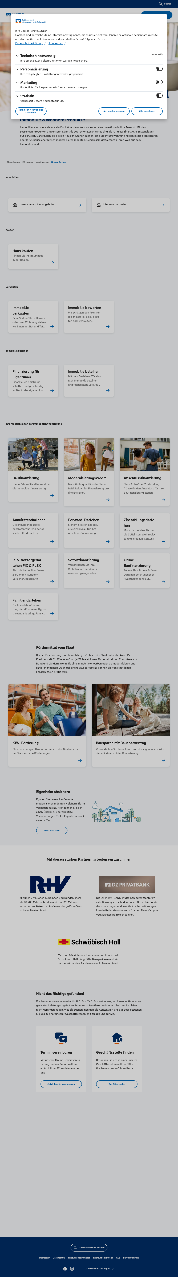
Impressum (55, 43)
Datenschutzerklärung (29, 43)
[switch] (159, 69)
